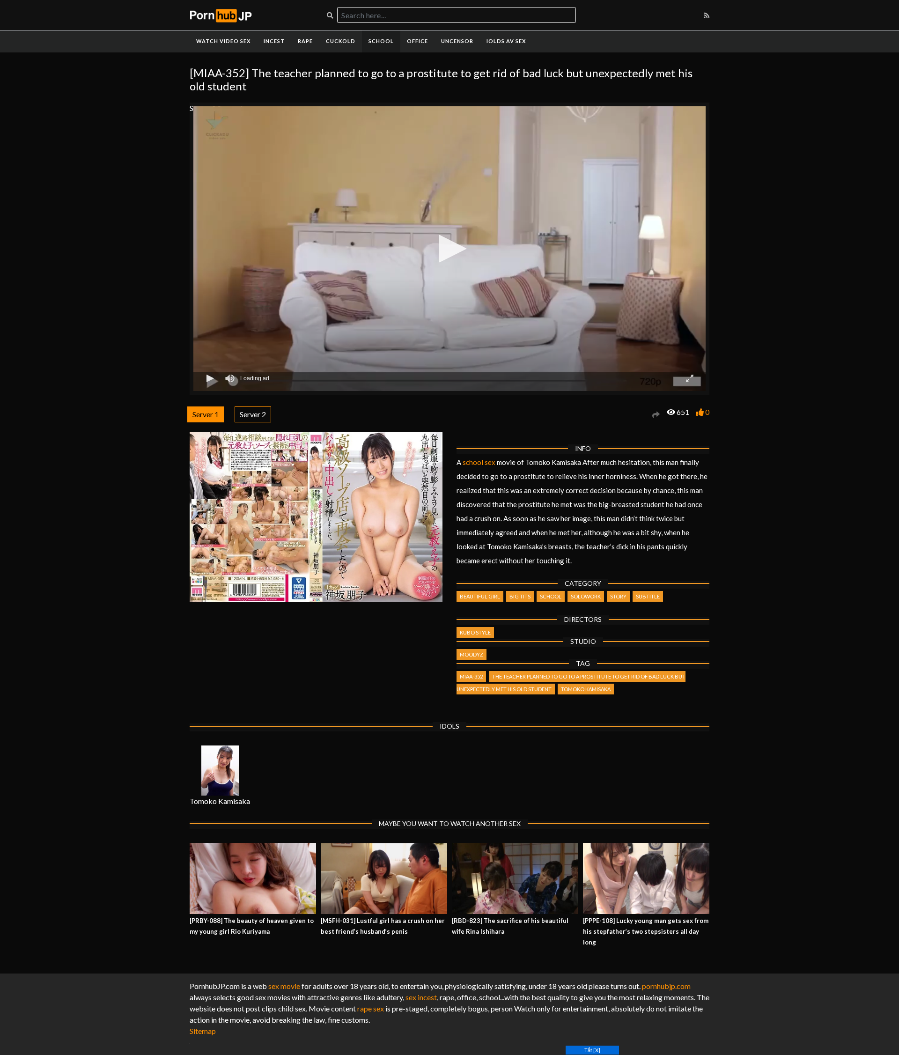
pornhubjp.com (666, 985)
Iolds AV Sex (506, 41)
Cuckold (340, 41)
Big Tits (520, 596)
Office (417, 41)
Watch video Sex (223, 41)
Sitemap (203, 1030)
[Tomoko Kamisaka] (220, 770)
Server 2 (253, 414)
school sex (479, 462)
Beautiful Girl (480, 596)
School (381, 41)
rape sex (370, 1008)
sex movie (284, 985)
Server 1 (205, 414)
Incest (274, 41)
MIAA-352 (471, 676)
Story (618, 596)
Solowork (586, 596)
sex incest (421, 997)
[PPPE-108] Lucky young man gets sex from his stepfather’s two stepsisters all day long (645, 931)
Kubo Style (475, 632)
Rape (305, 41)
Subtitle (648, 596)
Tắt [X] (592, 1050)
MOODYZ (471, 654)
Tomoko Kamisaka (586, 689)
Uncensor (457, 41)
